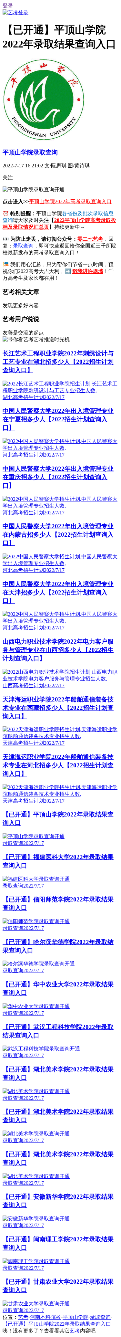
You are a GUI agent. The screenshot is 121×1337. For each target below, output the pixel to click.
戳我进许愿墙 (87, 271)
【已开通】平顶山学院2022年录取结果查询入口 (57, 1324)
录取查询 (100, 1317)
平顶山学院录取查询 (30, 152)
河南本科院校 (45, 1317)
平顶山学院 (75, 1317)
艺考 (23, 1317)
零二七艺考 (90, 239)
